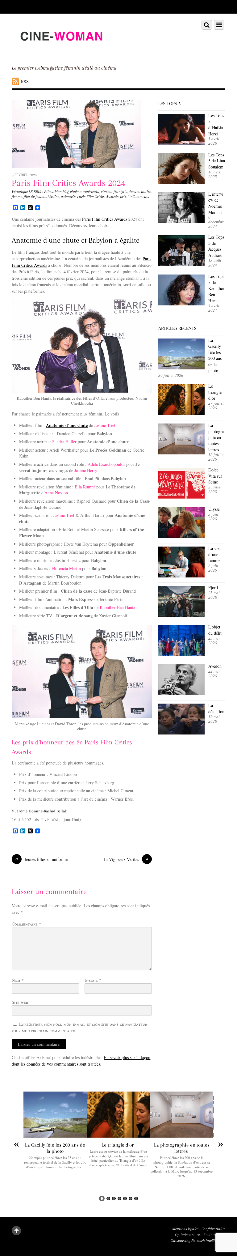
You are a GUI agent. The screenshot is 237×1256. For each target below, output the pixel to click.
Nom (18, 980)
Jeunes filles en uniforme (41, 859)
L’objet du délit (215, 630)
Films (48, 191)
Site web (20, 1002)
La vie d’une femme (214, 554)
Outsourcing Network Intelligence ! (198, 1240)
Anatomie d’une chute (67, 425)
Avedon (215, 666)
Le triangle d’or (215, 392)
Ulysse (214, 509)
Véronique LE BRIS (26, 191)
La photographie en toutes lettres (216, 437)
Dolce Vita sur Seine (215, 476)
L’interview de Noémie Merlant (215, 203)
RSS (25, 81)
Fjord (213, 587)
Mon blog (62, 191)
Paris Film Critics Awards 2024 (68, 183)
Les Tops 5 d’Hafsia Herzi (216, 125)
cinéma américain (84, 191)
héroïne (53, 196)
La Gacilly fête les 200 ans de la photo (215, 355)
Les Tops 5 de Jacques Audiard (216, 246)
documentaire (140, 191)
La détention (216, 708)
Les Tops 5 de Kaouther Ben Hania (216, 288)
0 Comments (139, 196)
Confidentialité (213, 1229)
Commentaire (26, 924)
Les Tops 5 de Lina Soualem (216, 161)
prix (123, 196)
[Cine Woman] (61, 52)
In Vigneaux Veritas (126, 859)
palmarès (68, 196)
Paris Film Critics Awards (97, 196)
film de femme (35, 196)
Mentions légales (185, 1229)
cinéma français (114, 191)
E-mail (93, 980)
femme (17, 196)
